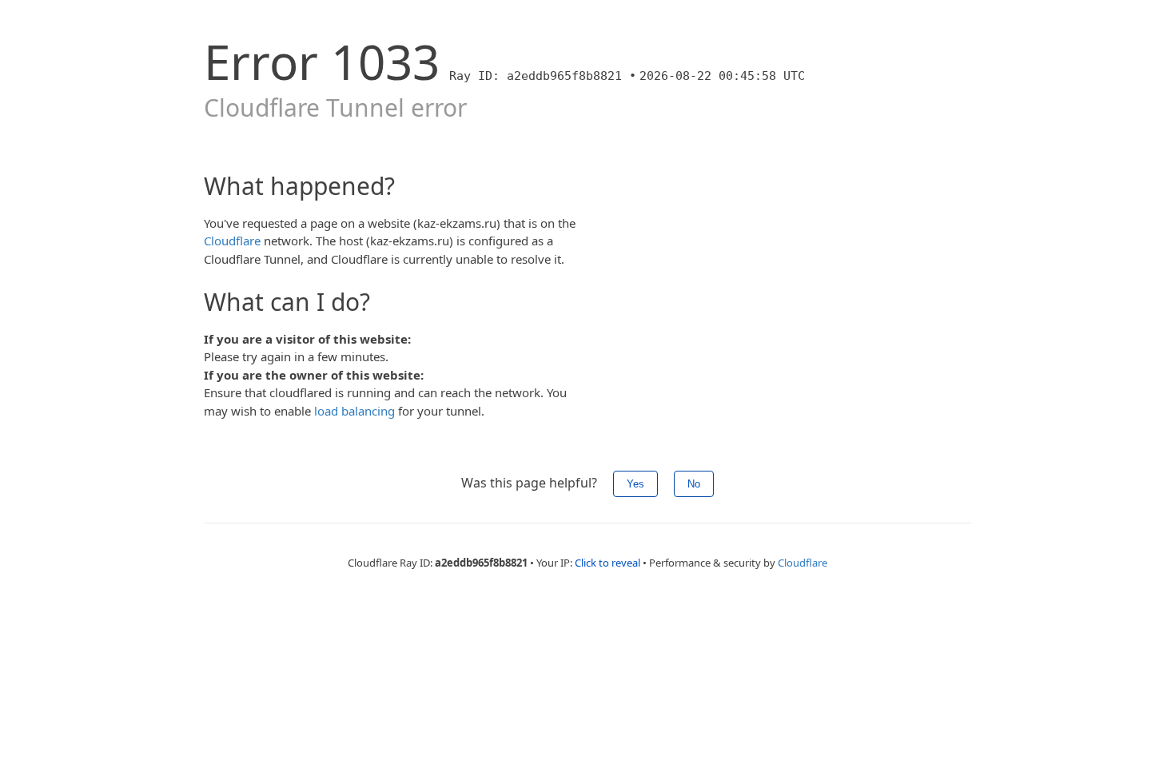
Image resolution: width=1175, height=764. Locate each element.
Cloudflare (232, 241)
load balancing (354, 411)
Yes (635, 484)
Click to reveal (607, 562)
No (693, 484)
